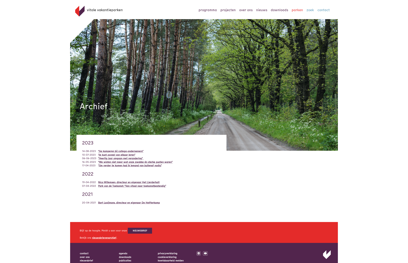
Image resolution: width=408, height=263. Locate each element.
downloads (125, 257)
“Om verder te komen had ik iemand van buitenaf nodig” (130, 165)
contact (84, 253)
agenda (123, 253)
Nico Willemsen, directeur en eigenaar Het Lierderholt (129, 182)
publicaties (125, 260)
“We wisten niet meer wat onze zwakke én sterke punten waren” (135, 162)
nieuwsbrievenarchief (104, 237)
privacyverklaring (167, 253)
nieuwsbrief (140, 230)
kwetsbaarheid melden (171, 260)
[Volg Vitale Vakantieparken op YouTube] (205, 253)
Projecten (228, 10)
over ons (85, 257)
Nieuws (261, 10)
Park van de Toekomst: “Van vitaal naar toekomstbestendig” (132, 186)
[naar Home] (327, 258)
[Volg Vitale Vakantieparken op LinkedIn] (199, 253)
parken (297, 10)
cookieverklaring (167, 257)
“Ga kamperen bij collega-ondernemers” (120, 151)
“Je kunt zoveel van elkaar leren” (116, 154)
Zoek (310, 10)
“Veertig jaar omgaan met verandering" (121, 158)
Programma (208, 10)
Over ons (246, 10)
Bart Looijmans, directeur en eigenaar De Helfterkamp (129, 202)
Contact (323, 10)
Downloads (279, 10)
